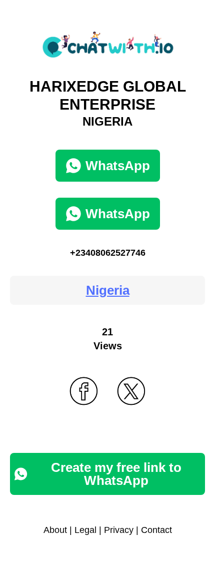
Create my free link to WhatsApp (116, 474)
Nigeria (108, 290)
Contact (156, 530)
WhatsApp (118, 165)
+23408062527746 (108, 253)
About (55, 530)
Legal (85, 530)
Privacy (119, 530)
